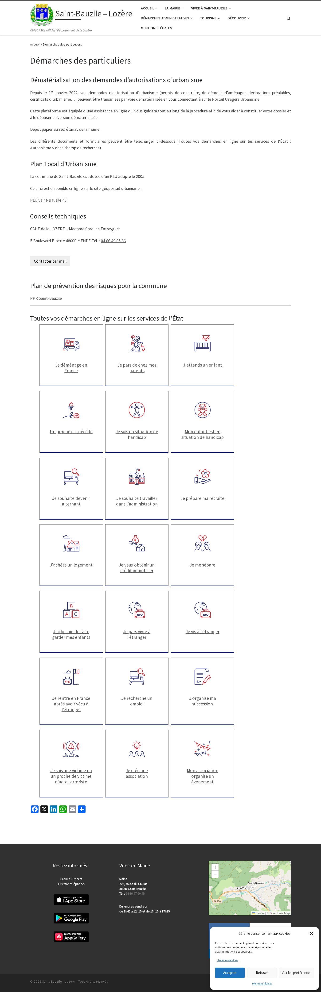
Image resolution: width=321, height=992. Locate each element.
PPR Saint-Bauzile (46, 298)
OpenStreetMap (280, 913)
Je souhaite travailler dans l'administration (137, 501)
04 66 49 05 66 (113, 240)
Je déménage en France (71, 367)
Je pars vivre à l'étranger (136, 634)
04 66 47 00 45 (135, 894)
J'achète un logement (71, 565)
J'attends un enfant (202, 365)
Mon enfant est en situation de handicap (202, 434)
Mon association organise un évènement (202, 776)
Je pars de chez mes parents (136, 367)
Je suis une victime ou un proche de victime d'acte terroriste (71, 776)
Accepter (230, 972)
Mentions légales (262, 983)
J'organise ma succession (202, 701)
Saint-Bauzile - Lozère (58, 982)
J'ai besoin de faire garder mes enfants (71, 634)
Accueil (35, 44)
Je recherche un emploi (136, 701)
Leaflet (260, 913)
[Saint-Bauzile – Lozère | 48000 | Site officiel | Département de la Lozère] (42, 14)
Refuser (262, 972)
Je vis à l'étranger (202, 631)
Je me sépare (202, 565)
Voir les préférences (296, 972)
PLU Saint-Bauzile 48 (48, 200)
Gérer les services (227, 960)
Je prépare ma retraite (202, 498)
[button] (311, 933)
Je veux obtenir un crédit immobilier (137, 567)
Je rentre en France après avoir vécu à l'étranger (71, 703)
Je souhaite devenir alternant (71, 501)
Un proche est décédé (71, 431)
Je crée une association (137, 773)
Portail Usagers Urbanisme (235, 99)
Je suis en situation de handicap (137, 434)
